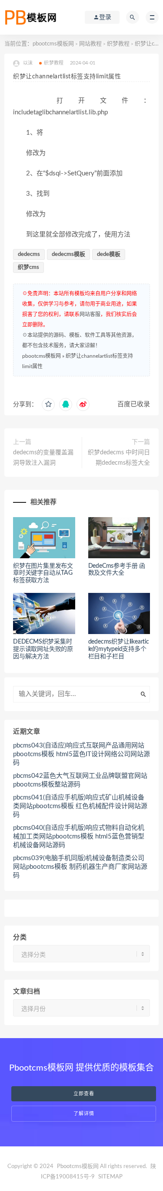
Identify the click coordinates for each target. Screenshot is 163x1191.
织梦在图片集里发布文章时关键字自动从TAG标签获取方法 (43, 573)
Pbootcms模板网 (78, 1166)
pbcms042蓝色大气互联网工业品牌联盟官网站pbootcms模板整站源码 (80, 780)
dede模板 (108, 254)
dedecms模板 (68, 254)
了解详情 (83, 1113)
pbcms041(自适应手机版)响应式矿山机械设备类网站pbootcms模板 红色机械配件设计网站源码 (80, 806)
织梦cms (28, 267)
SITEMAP (110, 1177)
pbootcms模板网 (53, 44)
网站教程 (90, 44)
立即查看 (83, 1093)
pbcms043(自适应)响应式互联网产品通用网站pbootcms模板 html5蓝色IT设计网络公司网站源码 (81, 754)
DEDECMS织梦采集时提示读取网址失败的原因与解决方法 (43, 649)
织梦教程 (118, 44)
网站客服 (90, 314)
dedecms (29, 254)
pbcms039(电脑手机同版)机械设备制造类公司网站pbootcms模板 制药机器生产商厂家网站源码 (80, 867)
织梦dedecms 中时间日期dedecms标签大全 (119, 458)
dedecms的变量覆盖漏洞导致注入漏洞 (43, 458)
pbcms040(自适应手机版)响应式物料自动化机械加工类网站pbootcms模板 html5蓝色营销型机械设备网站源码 (78, 836)
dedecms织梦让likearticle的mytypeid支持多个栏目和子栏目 (118, 649)
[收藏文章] (48, 404)
